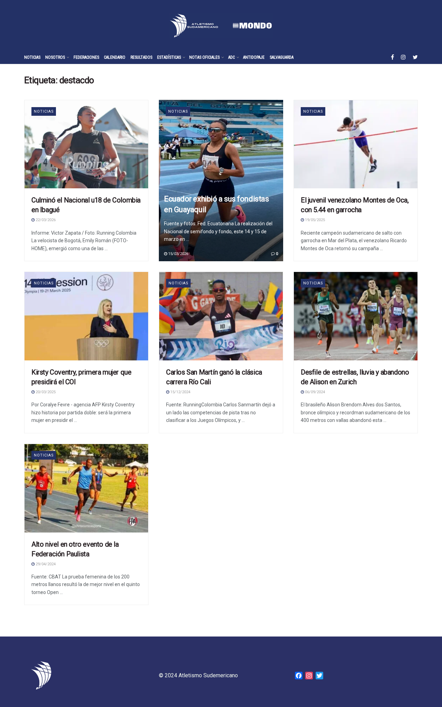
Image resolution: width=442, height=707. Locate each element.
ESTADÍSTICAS (169, 57)
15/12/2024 (179, 392)
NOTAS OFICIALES (204, 57)
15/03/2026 (177, 254)
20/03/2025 (45, 392)
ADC (231, 57)
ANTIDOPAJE (254, 57)
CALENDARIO (114, 57)
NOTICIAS (32, 57)
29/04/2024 (45, 564)
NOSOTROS (55, 57)
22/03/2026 (45, 220)
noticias (44, 111)
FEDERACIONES (86, 57)
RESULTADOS (141, 57)
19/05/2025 (314, 220)
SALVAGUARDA (282, 57)
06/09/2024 (314, 392)
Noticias (313, 111)
